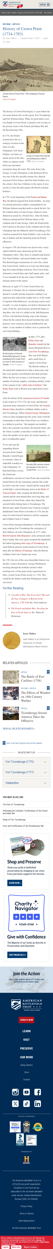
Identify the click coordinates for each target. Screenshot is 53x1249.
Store (30, 1072)
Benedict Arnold (36, 344)
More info (16, 1247)
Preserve (26, 1048)
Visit (26, 1039)
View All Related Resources (18, 728)
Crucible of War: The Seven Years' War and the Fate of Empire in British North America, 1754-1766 (30, 598)
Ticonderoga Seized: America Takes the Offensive (34, 716)
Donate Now (26, 1020)
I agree (5, 1247)
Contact (26, 1079)
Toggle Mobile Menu (44, 4)
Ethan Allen (34, 340)
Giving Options (26, 1065)
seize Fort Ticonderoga (39, 351)
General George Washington (37, 412)
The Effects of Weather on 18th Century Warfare (35, 696)
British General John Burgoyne (16, 535)
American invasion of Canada (36, 398)
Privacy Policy (26, 1206)
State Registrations (26, 1220)
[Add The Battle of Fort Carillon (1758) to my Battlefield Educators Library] (48, 672)
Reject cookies (30, 1247)
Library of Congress (9, 99)
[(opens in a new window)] (15, 1092)
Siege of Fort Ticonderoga (14, 819)
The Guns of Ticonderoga (13, 804)
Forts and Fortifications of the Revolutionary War (23, 826)
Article (16, 24)
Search (14, 13)
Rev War (6, 24)
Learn (9, 13)
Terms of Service (27, 1213)
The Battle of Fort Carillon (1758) (32, 678)
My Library (48, 13)
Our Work (26, 1057)
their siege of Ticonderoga (32, 543)
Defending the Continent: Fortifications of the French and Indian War (25, 812)
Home (14, 4)
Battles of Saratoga (23, 550)
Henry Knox (8, 388)
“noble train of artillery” (32, 384)
